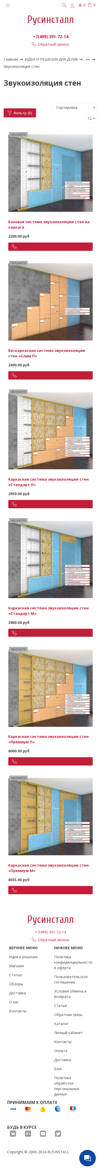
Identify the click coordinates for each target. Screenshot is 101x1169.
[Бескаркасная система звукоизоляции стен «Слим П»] (50, 301)
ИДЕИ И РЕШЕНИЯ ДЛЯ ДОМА (52, 59)
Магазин (16, 965)
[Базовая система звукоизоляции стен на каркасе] (50, 172)
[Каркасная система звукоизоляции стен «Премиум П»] (50, 687)
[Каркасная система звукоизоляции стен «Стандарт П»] (50, 430)
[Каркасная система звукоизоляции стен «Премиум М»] (50, 816)
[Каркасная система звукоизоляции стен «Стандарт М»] (50, 559)
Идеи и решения (23, 956)
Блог (58, 1068)
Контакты (17, 1011)
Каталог (61, 1023)
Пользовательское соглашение (71, 979)
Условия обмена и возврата (70, 994)
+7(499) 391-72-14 (50, 36)
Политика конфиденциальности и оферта (73, 962)
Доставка (17, 992)
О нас (14, 1001)
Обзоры (16, 983)
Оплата (60, 1050)
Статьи (15, 974)
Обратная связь (68, 1014)
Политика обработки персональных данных (66, 1086)
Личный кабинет (68, 1032)
